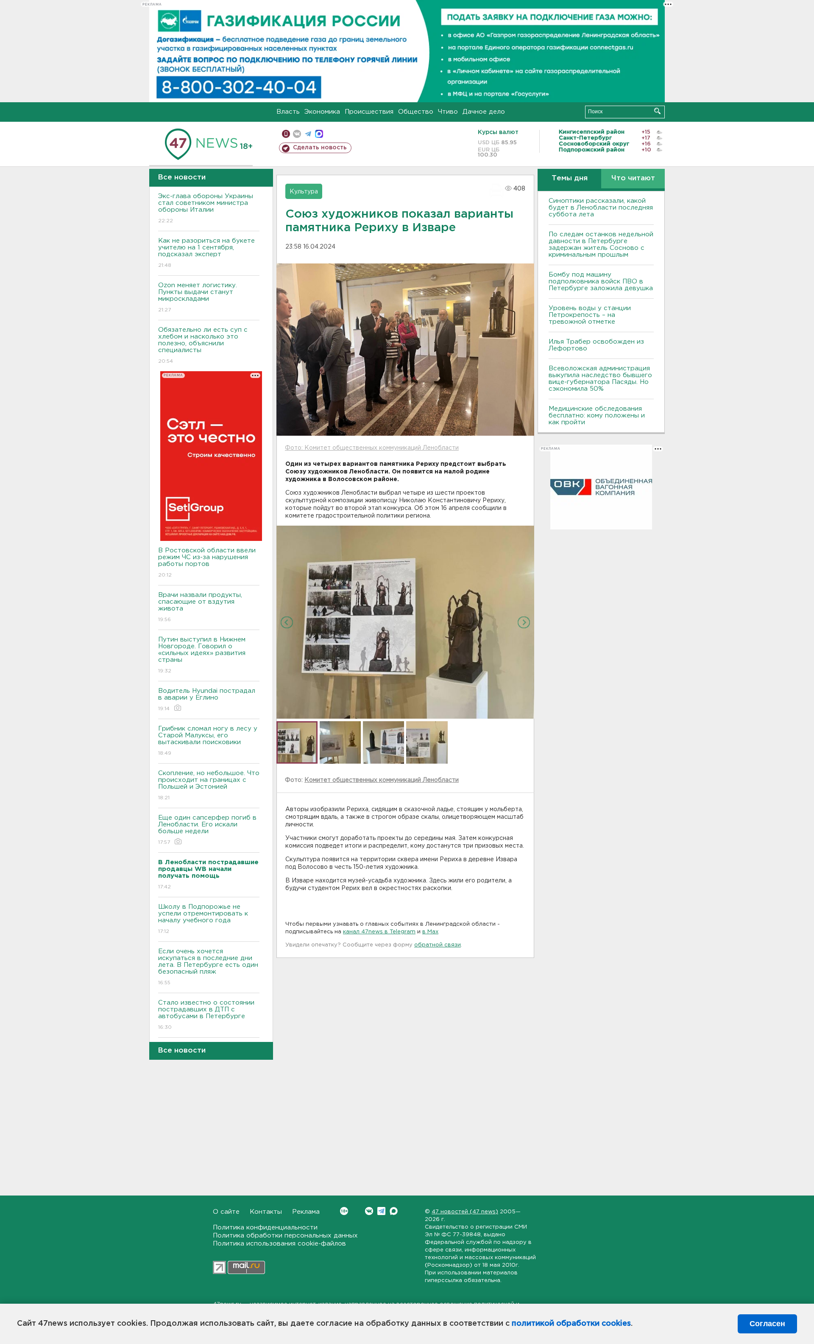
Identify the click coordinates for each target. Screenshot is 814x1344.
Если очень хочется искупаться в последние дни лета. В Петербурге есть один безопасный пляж (208, 967)
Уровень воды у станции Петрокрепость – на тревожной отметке (590, 315)
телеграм (308, 134)
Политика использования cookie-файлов (279, 1243)
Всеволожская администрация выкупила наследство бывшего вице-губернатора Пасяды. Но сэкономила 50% (600, 379)
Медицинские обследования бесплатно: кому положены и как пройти (597, 415)
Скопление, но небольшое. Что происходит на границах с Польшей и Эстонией (208, 785)
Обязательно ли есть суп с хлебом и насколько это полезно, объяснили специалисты (203, 345)
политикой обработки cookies (571, 1323)
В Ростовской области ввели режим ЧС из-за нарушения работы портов (207, 562)
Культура (304, 191)
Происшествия (369, 112)
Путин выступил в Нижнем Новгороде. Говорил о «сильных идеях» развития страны (201, 655)
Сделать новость (320, 147)
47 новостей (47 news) (465, 1212)
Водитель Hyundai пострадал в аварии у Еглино (206, 699)
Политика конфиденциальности (265, 1227)
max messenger (319, 134)
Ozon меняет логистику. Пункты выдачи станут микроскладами (197, 297)
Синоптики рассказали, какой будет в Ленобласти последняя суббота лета (601, 207)
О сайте (226, 1212)
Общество (415, 112)
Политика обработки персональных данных (285, 1235)
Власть (288, 112)
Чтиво (448, 112)
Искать (657, 111)
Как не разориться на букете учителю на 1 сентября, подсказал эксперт (206, 253)
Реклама (306, 1212)
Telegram (381, 1211)
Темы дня (570, 178)
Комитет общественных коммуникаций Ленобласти (381, 780)
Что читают (633, 178)
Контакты (266, 1212)
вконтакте (297, 134)
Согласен (767, 1323)
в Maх (430, 932)
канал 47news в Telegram (379, 932)
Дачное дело (484, 112)
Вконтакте (369, 1211)
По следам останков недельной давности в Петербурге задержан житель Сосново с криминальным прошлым (601, 245)
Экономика (322, 112)
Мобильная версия (286, 134)
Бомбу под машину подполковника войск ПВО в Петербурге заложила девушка (601, 281)
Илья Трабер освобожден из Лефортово (596, 345)
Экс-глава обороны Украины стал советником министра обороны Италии (205, 208)
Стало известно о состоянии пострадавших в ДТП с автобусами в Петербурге (206, 1015)
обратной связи (437, 945)
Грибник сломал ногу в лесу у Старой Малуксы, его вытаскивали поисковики (207, 741)
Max (394, 1211)
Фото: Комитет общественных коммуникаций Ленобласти (372, 448)
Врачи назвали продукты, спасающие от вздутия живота (200, 607)
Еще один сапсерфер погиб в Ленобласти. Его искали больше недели (207, 830)
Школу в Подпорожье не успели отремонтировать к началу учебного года (203, 919)
